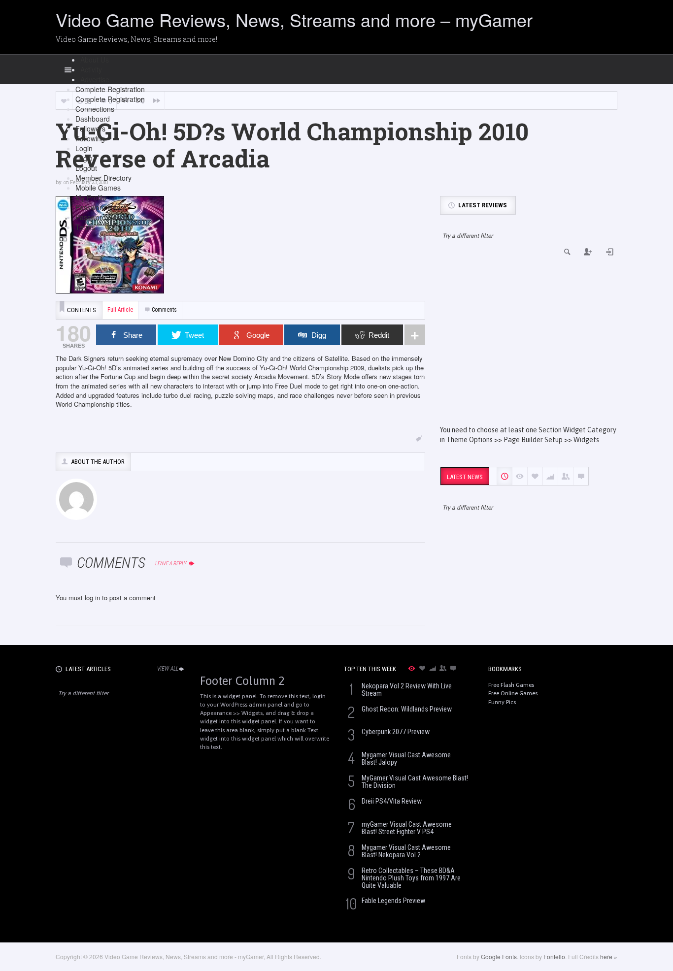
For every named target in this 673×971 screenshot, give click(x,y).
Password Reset (100, 207)
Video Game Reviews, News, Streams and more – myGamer (294, 19)
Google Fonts (499, 956)
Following (90, 138)
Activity (91, 69)
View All (167, 668)
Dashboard (92, 119)
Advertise (94, 79)
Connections (94, 109)
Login (84, 148)
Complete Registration (110, 89)
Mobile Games (98, 188)
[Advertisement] (528, 341)
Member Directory (103, 178)
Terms (85, 227)
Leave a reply (171, 563)
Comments (164, 309)
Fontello (554, 956)
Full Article (120, 309)
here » (608, 956)
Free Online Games (513, 693)
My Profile (90, 197)
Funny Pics (502, 702)
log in (92, 597)
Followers (90, 128)
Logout (86, 168)
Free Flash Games (511, 684)
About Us (94, 60)
